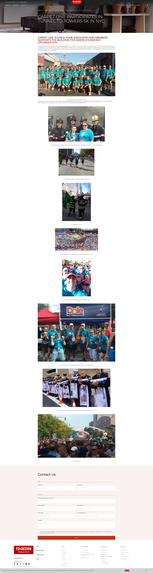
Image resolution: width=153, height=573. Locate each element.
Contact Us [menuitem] (123, 554)
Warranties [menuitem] (103, 558)
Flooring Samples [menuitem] (85, 552)
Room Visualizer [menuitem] (84, 550)
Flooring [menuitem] (63, 550)
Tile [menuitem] (62, 561)
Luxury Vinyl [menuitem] (64, 552)
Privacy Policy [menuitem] (124, 558)
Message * (40, 520)
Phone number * (41, 505)
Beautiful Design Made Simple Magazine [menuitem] (87, 555)
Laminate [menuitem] (64, 558)
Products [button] (7, 5)
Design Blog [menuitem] (84, 557)
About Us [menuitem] (123, 550)
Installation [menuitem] (103, 561)
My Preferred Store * (81, 512)
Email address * (80, 505)
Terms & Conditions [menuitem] (125, 556)
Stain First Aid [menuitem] (104, 552)
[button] (143, 5)
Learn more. (91, 570)
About (46, 10)
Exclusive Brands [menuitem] (104, 563)
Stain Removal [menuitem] (104, 550)
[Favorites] (145, 5)
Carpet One (40, 10)
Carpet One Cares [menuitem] (124, 552)
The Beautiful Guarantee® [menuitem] (106, 556)
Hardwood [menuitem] (64, 554)
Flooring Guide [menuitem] (104, 554)
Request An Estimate (135, 5)
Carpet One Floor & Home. (23, 566)
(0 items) (147, 5)
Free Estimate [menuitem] (65, 563)
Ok (127, 570)
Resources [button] (16, 5)
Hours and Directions (122, 5)
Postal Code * (40, 512)
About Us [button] (23, 5)
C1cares (51, 10)
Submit (76, 537)
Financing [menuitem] (64, 565)
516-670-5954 (24, 2)
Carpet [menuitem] (63, 556)
